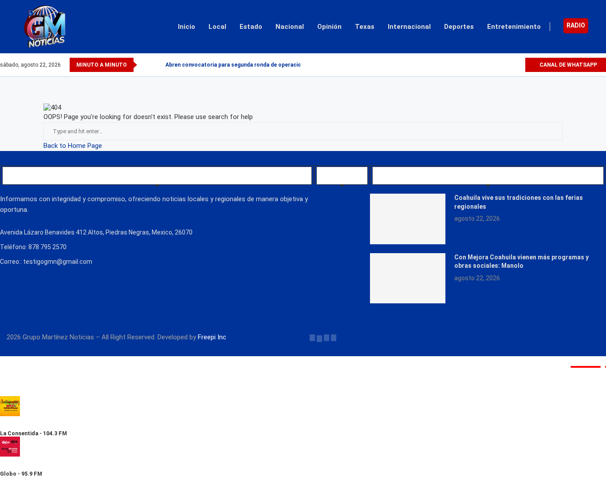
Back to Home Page (72, 146)
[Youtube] (518, 64)
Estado (251, 27)
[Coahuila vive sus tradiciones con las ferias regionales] (407, 219)
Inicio (186, 27)
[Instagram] (508, 64)
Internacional (409, 27)
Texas (364, 27)
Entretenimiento (514, 27)
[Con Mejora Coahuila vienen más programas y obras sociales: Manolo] (407, 278)
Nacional (289, 27)
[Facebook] (487, 64)
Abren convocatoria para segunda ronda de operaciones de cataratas (255, 65)
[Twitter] (497, 64)
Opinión (329, 27)
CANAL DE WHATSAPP (567, 65)
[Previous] (145, 65)
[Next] (157, 65)
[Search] (601, 26)
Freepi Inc (212, 337)
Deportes (459, 27)
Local (217, 27)
